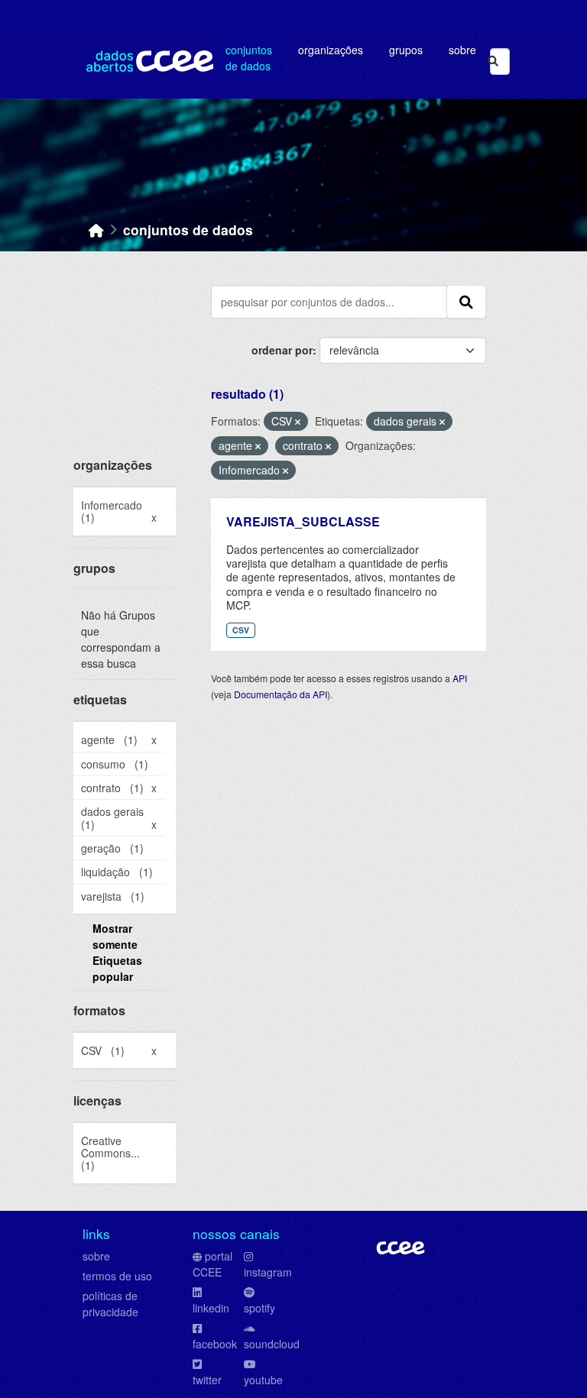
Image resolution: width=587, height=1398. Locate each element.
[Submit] (493, 61)
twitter (207, 1379)
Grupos (406, 49)
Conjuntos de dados (248, 57)
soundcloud (272, 1343)
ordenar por (282, 350)
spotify (259, 1307)
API (459, 677)
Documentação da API (280, 694)
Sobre (462, 49)
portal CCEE (212, 1264)
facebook (215, 1343)
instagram (268, 1272)
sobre (96, 1256)
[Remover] (297, 422)
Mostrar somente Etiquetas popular (117, 952)
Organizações (330, 49)
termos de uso (117, 1275)
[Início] (96, 229)
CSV (240, 630)
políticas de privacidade (110, 1303)
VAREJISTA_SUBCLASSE (303, 521)
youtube (263, 1379)
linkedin (211, 1307)
